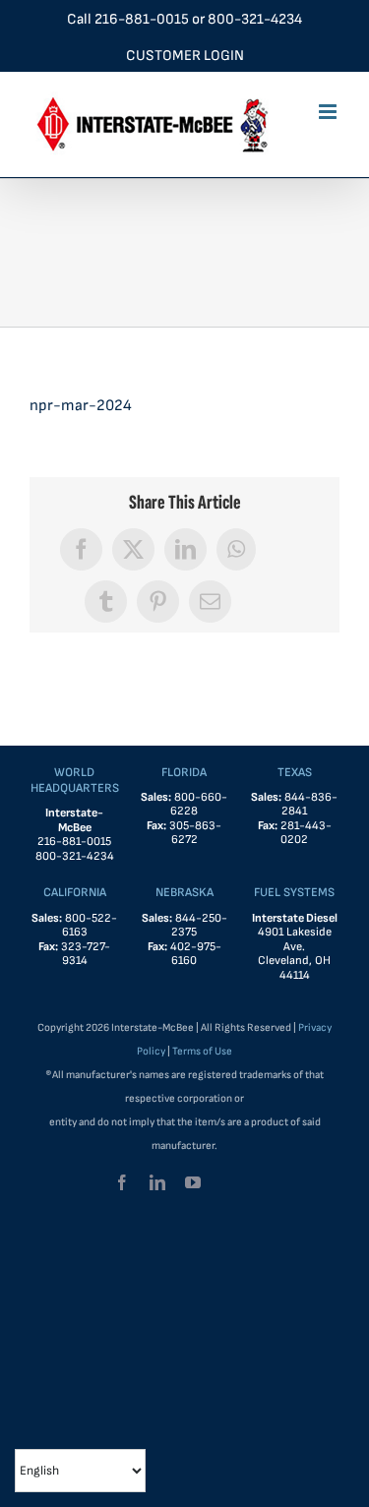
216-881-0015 (141, 19)
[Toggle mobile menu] (329, 111)
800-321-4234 (255, 19)
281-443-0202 (306, 833)
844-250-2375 (199, 925)
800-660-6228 (198, 804)
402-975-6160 (195, 954)
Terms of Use (202, 1051)
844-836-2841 (309, 804)
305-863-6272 (195, 833)
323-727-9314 (85, 954)
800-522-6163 (90, 925)
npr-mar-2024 (81, 405)
